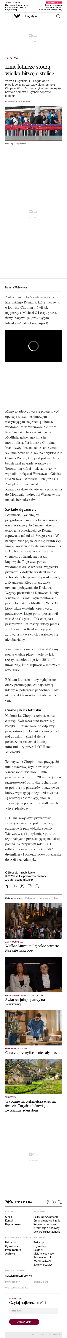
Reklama (10, 1242)
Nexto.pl (38, 1249)
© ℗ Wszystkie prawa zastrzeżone (26, 876)
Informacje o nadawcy (47, 1228)
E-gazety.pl (40, 1246)
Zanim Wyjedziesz (14, 942)
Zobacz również (13, 898)
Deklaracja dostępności (47, 1231)
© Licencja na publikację (20, 872)
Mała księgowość (44, 1253)
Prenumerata (13, 1249)
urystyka (31, 16)
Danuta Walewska (16, 287)
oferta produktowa (16, 1288)
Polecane (30, 898)
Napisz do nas (13, 1224)
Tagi (56, 898)
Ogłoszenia (12, 1246)
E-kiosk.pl (39, 1242)
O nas (8, 1216)
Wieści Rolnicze (43, 1261)
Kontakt (9, 1220)
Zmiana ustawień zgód (47, 1220)
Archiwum (11, 1253)
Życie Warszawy (43, 1264)
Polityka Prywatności (46, 1216)
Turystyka (11, 58)
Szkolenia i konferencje (19, 1275)
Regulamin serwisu (45, 1224)
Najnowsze (44, 898)
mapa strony (12, 1282)
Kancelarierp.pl (42, 1257)
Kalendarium (41, 1282)
